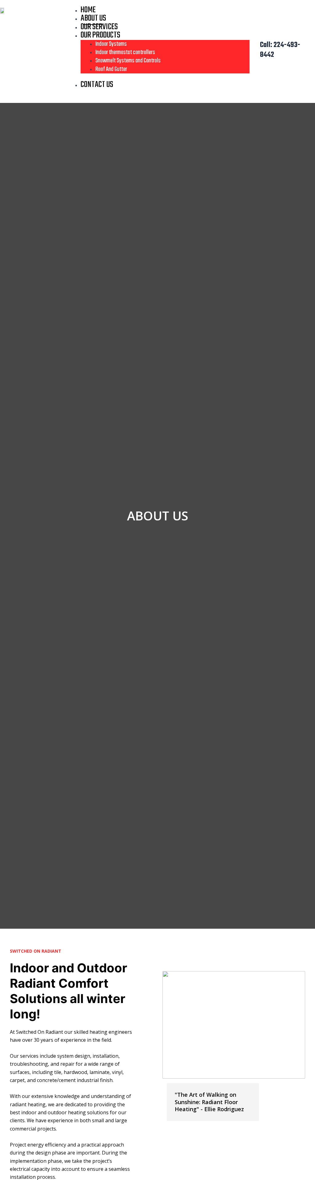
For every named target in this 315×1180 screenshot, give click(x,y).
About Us (93, 18)
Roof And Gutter (111, 69)
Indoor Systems (111, 44)
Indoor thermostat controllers (125, 52)
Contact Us (97, 84)
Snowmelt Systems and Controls (128, 60)
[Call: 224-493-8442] (252, 50)
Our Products (100, 35)
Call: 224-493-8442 (280, 50)
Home (88, 10)
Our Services (99, 26)
